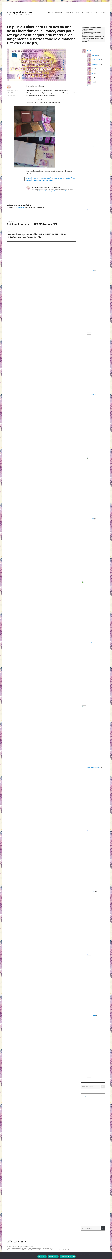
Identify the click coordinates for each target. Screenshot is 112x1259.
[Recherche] (103, 1086)
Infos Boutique (11, 95)
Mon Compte (86, 13)
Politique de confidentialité (68, 1256)
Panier (77, 13)
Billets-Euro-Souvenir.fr (13, 90)
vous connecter (19, 207)
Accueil (50, 13)
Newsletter (69, 13)
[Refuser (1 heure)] (110, 1255)
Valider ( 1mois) (42, 1256)
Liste (96, 13)
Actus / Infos (59, 13)
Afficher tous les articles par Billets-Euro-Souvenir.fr (52, 191)
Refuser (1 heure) (53, 1256)
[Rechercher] (103, 1228)
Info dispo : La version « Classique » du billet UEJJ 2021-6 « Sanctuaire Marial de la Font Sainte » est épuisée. (93, 38)
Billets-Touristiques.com (13, 1248)
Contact (102, 13)
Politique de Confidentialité (27, 1246)
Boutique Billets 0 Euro (20, 12)
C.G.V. (51, 1248)
